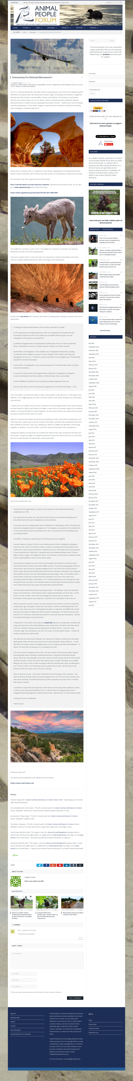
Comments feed (94, 1028)
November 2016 (94, 548)
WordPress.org (93, 1032)
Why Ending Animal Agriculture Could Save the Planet (73, 914)
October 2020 (93, 379)
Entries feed (92, 1024)
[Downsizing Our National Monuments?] (46, 56)
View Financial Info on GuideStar (20, 1034)
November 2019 (94, 419)
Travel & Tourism (21, 86)
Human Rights (56, 84)
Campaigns (13, 84)
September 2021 (94, 354)
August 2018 (92, 472)
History (49, 84)
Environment (42, 84)
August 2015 (92, 602)
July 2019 (91, 433)
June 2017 (92, 523)
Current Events (22, 84)
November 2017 (94, 505)
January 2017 (93, 541)
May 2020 (92, 397)
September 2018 (94, 469)
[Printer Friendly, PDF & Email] (15, 855)
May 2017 (92, 526)
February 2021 (93, 365)
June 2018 (92, 480)
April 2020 (92, 401)
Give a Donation (15, 1030)
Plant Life (74, 84)
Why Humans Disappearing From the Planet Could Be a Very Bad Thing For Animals (110, 309)
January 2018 (93, 498)
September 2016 (94, 555)
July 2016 (91, 562)
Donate (93, 28)
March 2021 (92, 361)
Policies (12, 1022)
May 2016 (92, 569)
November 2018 (94, 462)
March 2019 (92, 447)
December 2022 (94, 350)
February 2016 (93, 580)
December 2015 (94, 587)
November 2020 (94, 376)
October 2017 (93, 508)
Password (92, 81)
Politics (80, 84)
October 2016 (93, 551)
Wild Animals (31, 86)
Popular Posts (107, 229)
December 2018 (94, 458)
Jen (19, 930)
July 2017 (91, 519)
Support (79, 28)
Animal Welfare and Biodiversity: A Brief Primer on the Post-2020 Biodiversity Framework (47, 915)
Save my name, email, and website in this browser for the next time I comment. (36, 992)
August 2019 (92, 429)
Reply (80, 938)
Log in (90, 1020)
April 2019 (92, 444)
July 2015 (91, 605)
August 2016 (92, 558)
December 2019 (94, 415)
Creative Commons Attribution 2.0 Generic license (42, 800)
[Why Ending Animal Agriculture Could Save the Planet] (72, 903)
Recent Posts (95, 229)
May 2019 (92, 440)
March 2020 (92, 404)
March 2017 (92, 533)
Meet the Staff (14, 1018)
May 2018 (92, 483)
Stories (26, 28)
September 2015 (94, 598)
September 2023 (94, 347)
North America (66, 84)
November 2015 (94, 591)
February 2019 (93, 451)
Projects (65, 28)
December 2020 (94, 372)
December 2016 (94, 544)
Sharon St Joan (17, 83)
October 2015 (93, 594)
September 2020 (94, 383)
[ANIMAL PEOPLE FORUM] (66, 14)
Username (92, 73)
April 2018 (92, 487)
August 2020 (92, 386)
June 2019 (92, 436)
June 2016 (92, 566)
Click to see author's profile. (34, 881)
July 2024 (91, 343)
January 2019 (93, 454)
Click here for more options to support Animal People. (106, 124)
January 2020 (93, 411)
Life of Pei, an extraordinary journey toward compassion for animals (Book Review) (109, 240)
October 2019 (93, 422)
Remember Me (95, 90)
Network (51, 28)
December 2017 (94, 501)
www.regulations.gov (23, 187)
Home (15, 28)
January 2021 (93, 368)
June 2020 (92, 393)
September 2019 (94, 426)
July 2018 (91, 476)
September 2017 (94, 512)
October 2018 (93, 465)
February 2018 (93, 494)
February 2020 (93, 408)
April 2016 (92, 573)
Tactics (12, 86)
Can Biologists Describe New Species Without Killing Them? (109, 286)
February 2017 (93, 537)
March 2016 (92, 576)
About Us (13, 1013)
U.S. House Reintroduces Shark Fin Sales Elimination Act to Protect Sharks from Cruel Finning (110, 321)
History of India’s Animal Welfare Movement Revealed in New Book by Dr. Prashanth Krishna (47, 3)
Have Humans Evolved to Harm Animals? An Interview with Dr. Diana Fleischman (109, 297)
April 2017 (92, 530)
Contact (12, 1026)
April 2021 (92, 358)
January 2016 (93, 584)
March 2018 (92, 490)
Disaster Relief (32, 84)
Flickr (60, 800)
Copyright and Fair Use (73, 1059)
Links (38, 28)
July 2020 (91, 390)
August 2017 (92, 515)
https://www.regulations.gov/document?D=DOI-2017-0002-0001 (34, 193)
